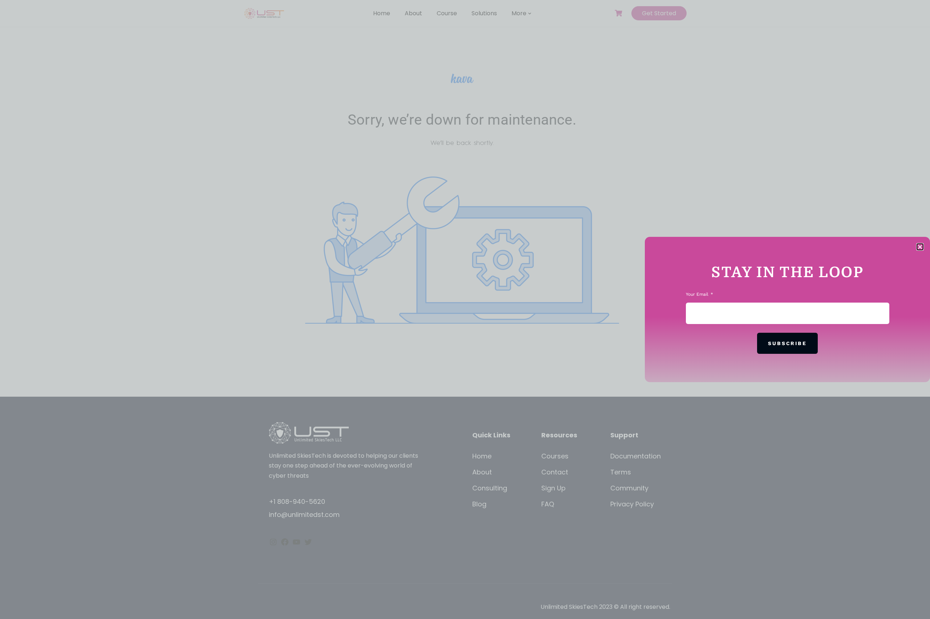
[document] (465, 309)
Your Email (698, 294)
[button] (920, 247)
